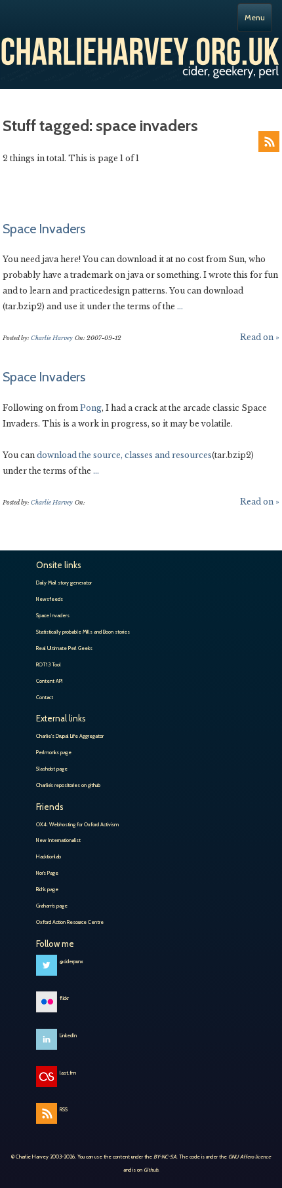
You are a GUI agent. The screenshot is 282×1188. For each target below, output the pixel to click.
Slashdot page (52, 768)
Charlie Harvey (141, 54)
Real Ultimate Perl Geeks (64, 648)
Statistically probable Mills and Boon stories (83, 631)
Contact (44, 697)
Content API (49, 681)
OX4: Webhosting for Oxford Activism (77, 824)
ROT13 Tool (48, 664)
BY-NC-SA (164, 1156)
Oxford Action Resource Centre (70, 922)
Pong (91, 408)
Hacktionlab (48, 856)
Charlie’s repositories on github (68, 785)
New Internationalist (58, 840)
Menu (255, 17)
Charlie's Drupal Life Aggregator (70, 736)
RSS (268, 141)
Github (151, 1169)
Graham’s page (52, 905)
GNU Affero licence (249, 1156)
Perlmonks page (53, 752)
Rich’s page (47, 889)
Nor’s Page (47, 873)
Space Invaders (44, 229)
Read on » (259, 337)
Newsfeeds (49, 599)
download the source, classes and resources (124, 455)
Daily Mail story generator (64, 582)
